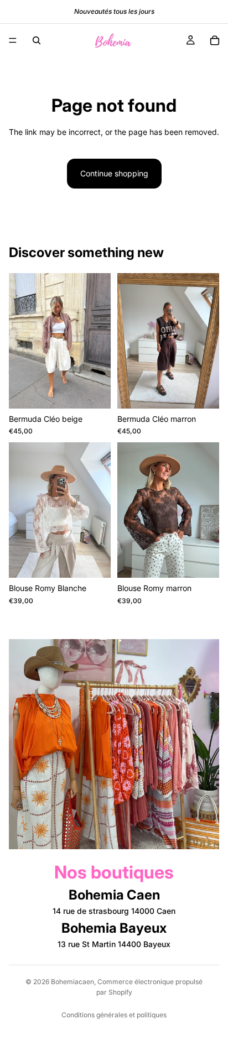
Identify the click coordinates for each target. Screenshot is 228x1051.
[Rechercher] (36, 40)
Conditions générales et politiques (114, 1015)
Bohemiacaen (72, 981)
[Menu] (12, 40)
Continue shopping (114, 173)
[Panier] (215, 40)
